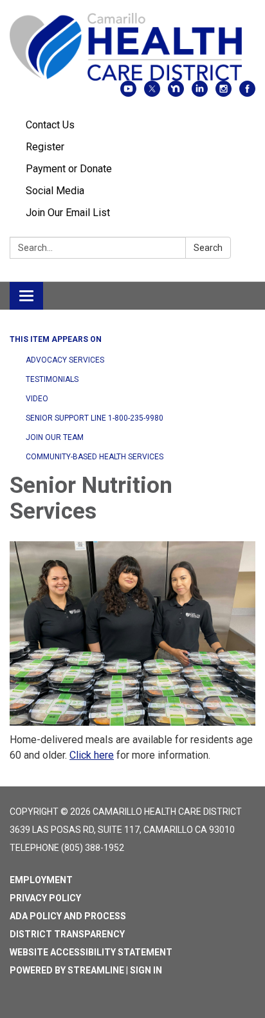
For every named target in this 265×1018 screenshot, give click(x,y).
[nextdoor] (176, 93)
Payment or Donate (69, 169)
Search (208, 248)
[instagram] (223, 93)
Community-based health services (94, 456)
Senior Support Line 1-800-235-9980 (94, 418)
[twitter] (152, 93)
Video (37, 398)
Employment (41, 880)
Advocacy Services (65, 359)
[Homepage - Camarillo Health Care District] (132, 47)
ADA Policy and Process (68, 916)
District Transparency (67, 934)
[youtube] (128, 93)
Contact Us (50, 125)
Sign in (146, 970)
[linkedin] (200, 93)
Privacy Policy (45, 898)
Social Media (55, 191)
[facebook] (247, 93)
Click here (91, 755)
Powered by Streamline (67, 970)
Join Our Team (55, 437)
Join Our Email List (68, 212)
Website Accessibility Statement (91, 952)
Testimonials (52, 379)
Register (45, 147)
